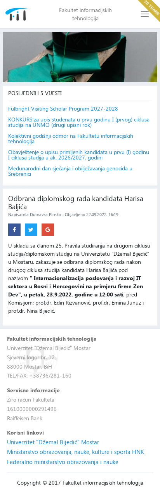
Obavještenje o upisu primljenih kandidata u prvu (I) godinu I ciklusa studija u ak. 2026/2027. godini (78, 154)
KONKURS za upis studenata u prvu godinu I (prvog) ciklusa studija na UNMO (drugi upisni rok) (79, 122)
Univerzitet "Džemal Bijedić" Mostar (53, 442)
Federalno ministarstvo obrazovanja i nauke (62, 462)
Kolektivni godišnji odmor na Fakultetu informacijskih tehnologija (70, 138)
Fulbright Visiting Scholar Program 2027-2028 (63, 108)
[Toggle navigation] (145, 14)
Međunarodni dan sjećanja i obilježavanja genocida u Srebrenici (70, 171)
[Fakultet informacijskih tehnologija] (17, 14)
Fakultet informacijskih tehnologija (85, 14)
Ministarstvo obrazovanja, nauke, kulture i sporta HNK (75, 452)
